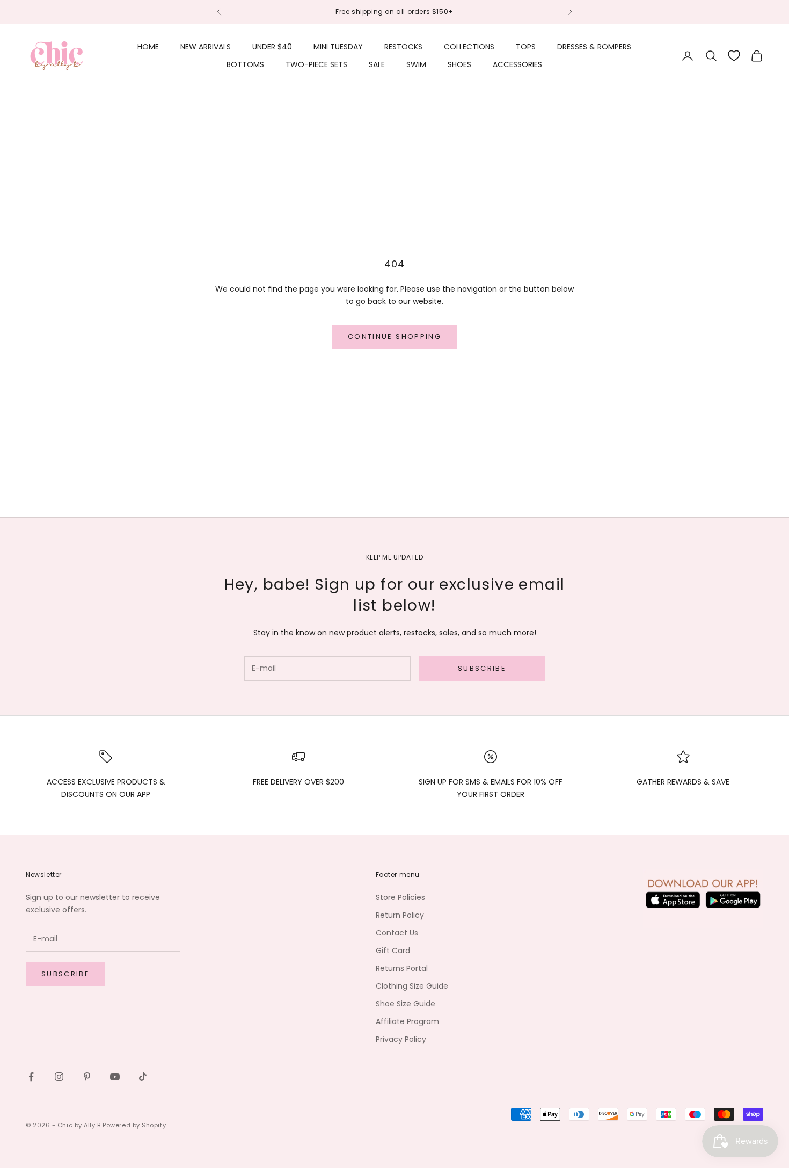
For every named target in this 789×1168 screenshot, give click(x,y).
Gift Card (393, 950)
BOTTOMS (245, 64)
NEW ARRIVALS (205, 46)
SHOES (459, 64)
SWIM (416, 64)
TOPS (526, 46)
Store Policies (400, 897)
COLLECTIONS (469, 46)
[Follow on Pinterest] (87, 1076)
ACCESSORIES (517, 64)
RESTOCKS (403, 46)
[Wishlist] (734, 55)
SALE (377, 64)
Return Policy (400, 915)
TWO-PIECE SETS (316, 64)
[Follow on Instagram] (59, 1076)
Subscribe (482, 668)
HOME (148, 46)
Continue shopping (394, 336)
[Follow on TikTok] (142, 1076)
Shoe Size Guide (405, 1003)
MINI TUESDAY (338, 46)
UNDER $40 (272, 46)
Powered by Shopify (134, 1125)
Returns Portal (402, 968)
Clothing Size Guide (412, 986)
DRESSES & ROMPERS (594, 46)
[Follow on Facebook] (31, 1076)
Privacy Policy (401, 1039)
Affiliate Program (407, 1021)
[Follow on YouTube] (114, 1076)
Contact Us (397, 932)
